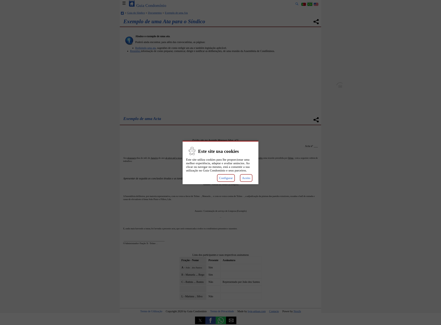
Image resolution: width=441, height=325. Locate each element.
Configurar (226, 178)
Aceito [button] (246, 178)
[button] (220, 156)
